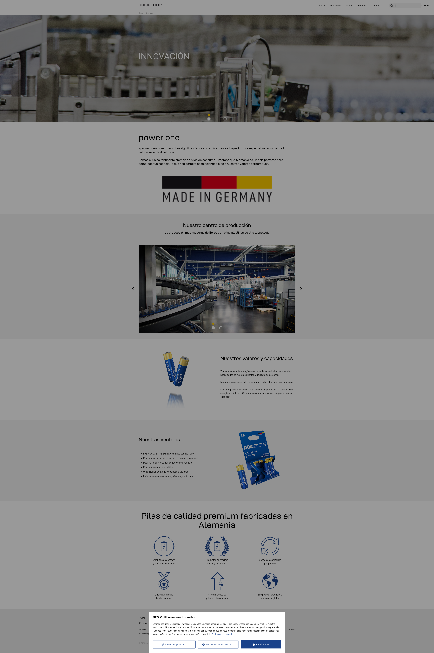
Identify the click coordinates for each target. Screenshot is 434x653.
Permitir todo (262, 644)
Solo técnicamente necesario (219, 644)
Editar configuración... (175, 644)
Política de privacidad (222, 634)
